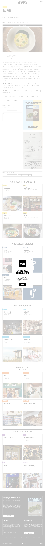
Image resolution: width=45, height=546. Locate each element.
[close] (31, 259)
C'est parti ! (22, 284)
